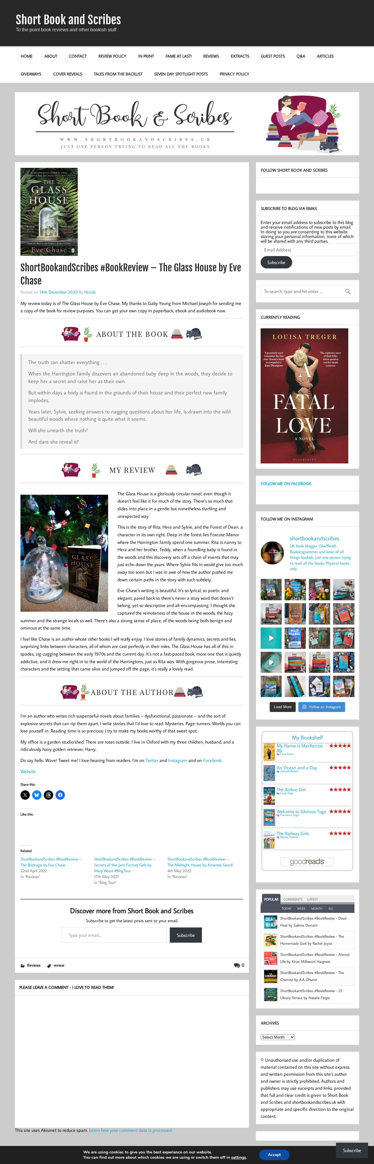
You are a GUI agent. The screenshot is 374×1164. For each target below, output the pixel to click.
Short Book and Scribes (68, 20)
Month (317, 908)
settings (238, 1157)
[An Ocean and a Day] (269, 779)
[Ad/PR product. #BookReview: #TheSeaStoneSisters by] (343, 662)
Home (26, 56)
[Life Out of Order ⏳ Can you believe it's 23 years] (271, 662)
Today (286, 908)
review (59, 965)
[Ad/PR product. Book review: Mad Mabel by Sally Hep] (295, 638)
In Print (146, 56)
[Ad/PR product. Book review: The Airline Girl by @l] (271, 589)
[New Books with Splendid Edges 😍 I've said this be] (343, 638)
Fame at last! (179, 56)
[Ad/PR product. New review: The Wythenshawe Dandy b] (295, 614)
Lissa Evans (287, 754)
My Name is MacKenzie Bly (300, 748)
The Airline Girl (291, 789)
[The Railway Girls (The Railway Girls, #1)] (269, 847)
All (330, 908)
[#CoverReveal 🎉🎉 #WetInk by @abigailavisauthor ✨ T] (271, 638)
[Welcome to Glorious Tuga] (269, 824)
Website (28, 771)
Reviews (211, 56)
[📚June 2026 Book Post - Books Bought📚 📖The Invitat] (295, 662)
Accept (274, 1155)
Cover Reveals (67, 74)
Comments (292, 899)
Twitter (152, 760)
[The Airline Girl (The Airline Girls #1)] (269, 803)
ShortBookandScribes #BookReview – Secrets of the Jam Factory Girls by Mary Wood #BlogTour (124, 864)
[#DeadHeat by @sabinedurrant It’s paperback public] (319, 614)
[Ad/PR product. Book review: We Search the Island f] (343, 614)
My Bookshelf (307, 737)
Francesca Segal (289, 815)
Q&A (301, 56)
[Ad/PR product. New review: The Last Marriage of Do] (319, 686)
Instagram (177, 760)
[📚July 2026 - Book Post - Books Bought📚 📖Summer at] (343, 589)
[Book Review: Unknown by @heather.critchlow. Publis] (271, 686)
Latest (312, 899)
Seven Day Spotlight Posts (181, 74)
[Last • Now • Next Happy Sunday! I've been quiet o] (295, 686)
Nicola (90, 292)
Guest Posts (273, 56)
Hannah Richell (289, 771)
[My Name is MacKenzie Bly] (269, 760)
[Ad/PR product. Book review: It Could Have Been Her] (319, 638)
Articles (325, 56)
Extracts (240, 56)
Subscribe (186, 935)
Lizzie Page (286, 793)
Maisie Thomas (289, 837)
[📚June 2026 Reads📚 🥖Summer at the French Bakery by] (319, 662)
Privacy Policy (234, 74)
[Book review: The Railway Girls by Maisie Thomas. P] (319, 589)
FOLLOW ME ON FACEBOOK (286, 483)
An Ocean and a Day (297, 767)
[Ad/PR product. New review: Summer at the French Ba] (343, 686)
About (50, 56)
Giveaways (31, 74)
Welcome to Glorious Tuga (301, 811)
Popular (271, 899)
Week (301, 908)
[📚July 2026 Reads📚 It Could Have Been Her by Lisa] (271, 614)
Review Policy (112, 56)
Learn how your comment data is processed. (130, 1130)
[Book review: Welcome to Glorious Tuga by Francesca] (295, 589)
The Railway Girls (293, 833)
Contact (78, 56)
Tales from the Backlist (118, 74)
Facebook (212, 760)
